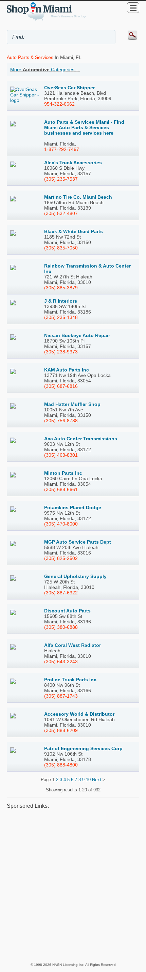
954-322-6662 (59, 104)
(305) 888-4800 (61, 765)
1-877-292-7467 (61, 149)
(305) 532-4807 (61, 213)
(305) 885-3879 (61, 287)
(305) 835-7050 (61, 247)
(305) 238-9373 (61, 351)
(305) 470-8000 (61, 524)
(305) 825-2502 (61, 558)
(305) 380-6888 (61, 627)
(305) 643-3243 (61, 661)
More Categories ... (45, 69)
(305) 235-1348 (61, 317)
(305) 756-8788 (61, 420)
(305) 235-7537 (61, 179)
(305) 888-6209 (61, 730)
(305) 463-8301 (61, 455)
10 (88, 779)
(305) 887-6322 (61, 592)
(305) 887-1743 (61, 696)
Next (96, 779)
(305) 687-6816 (61, 386)
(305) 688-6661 (61, 489)
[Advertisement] (73, 885)
